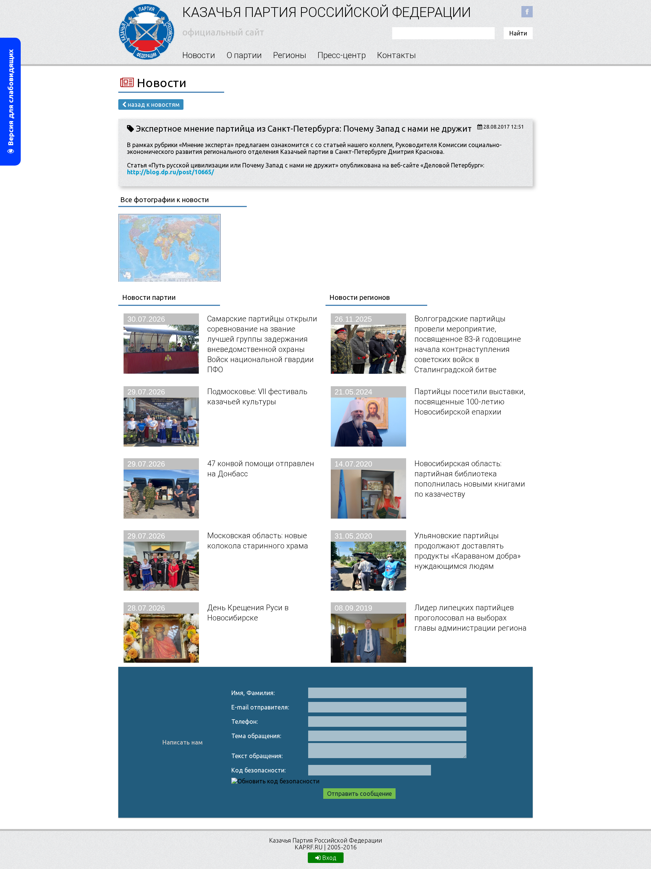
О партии (244, 55)
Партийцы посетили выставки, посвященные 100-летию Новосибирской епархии (469, 401)
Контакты (396, 55)
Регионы (289, 55)
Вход (328, 857)
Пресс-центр (342, 55)
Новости (198, 55)
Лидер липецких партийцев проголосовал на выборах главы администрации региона (470, 618)
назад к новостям (153, 104)
